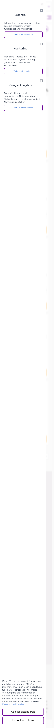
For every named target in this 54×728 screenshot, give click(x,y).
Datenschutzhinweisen (13, 704)
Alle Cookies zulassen (23, 720)
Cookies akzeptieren (23, 711)
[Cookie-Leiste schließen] (42, 3)
